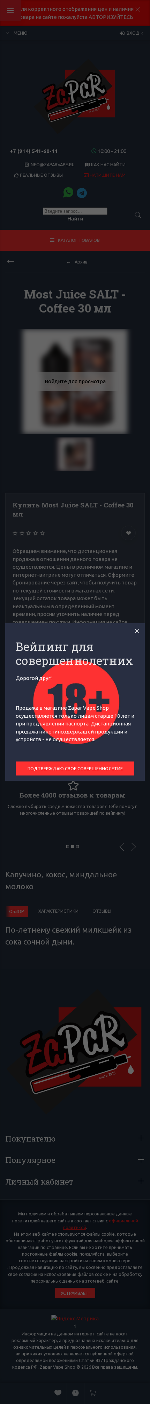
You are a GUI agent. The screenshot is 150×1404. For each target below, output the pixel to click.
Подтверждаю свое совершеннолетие (75, 768)
